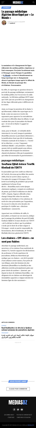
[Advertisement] (18, 45)
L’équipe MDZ (11, 417)
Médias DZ (31, 425)
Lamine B (12, 23)
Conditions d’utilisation (23, 417)
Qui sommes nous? (9, 415)
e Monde (7, 75)
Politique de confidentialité (24, 415)
